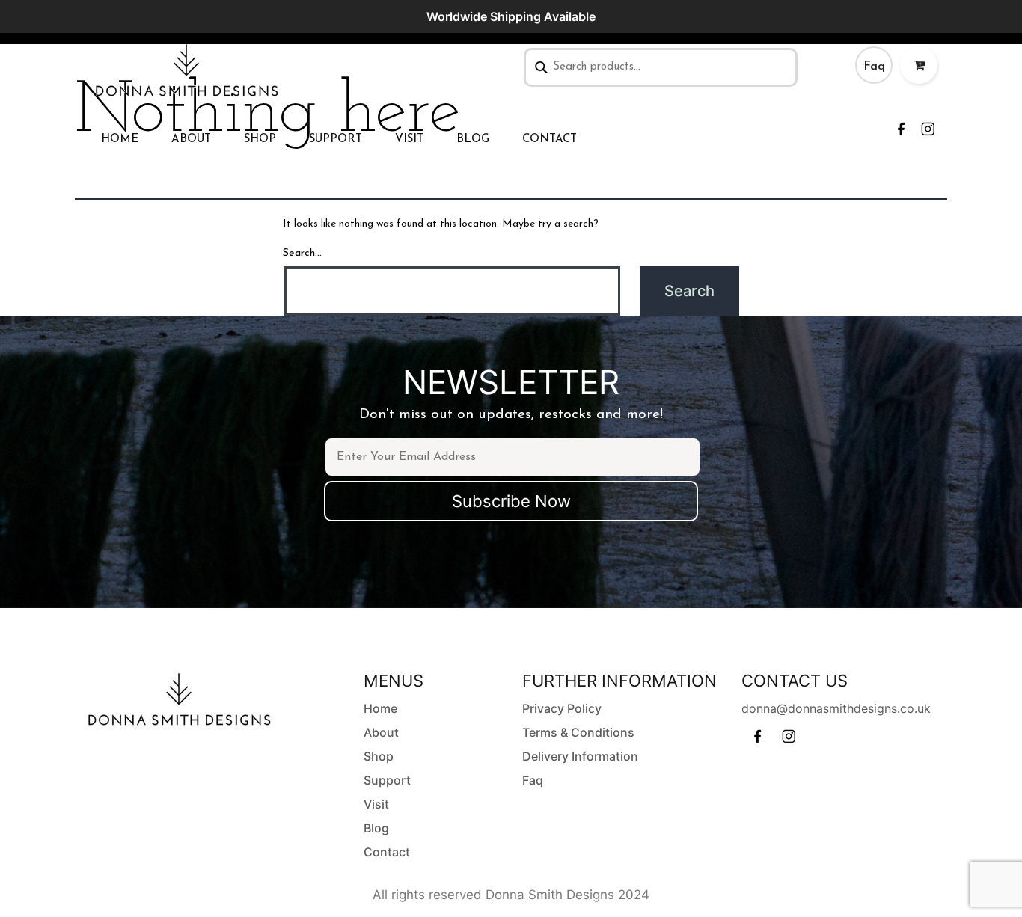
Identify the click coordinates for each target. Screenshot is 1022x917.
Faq (874, 67)
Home (119, 139)
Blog (472, 139)
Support (335, 139)
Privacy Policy (562, 708)
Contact (549, 139)
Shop (260, 139)
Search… (302, 253)
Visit (409, 139)
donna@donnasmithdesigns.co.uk (836, 708)
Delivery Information (580, 756)
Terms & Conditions (578, 732)
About (191, 139)
